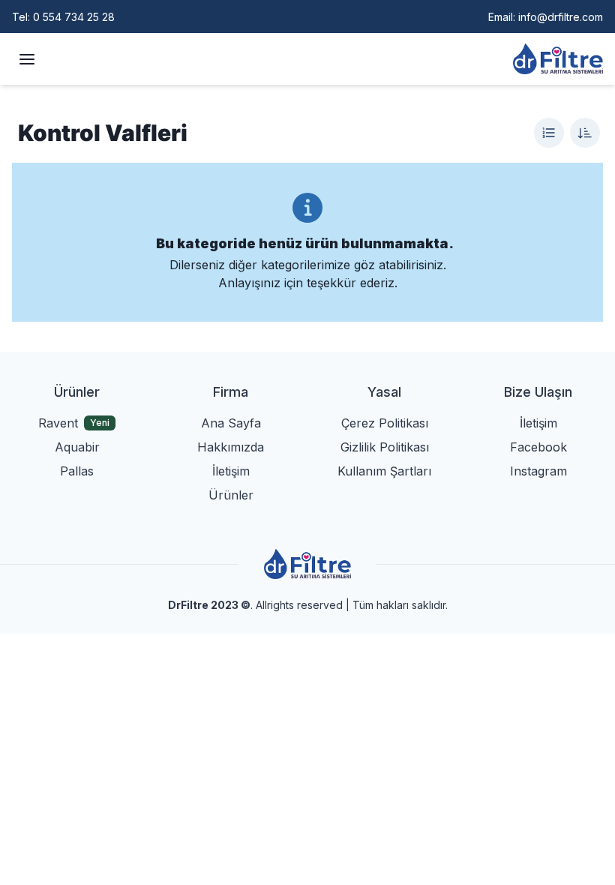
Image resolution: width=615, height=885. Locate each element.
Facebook (538, 447)
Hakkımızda (230, 447)
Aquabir (77, 447)
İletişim (231, 471)
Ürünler (231, 495)
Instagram (538, 471)
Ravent (58, 423)
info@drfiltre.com (560, 16)
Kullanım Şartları (384, 471)
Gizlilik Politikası (384, 447)
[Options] (549, 133)
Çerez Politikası (384, 423)
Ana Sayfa (231, 423)
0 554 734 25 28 (74, 16)
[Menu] (27, 59)
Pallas (77, 471)
